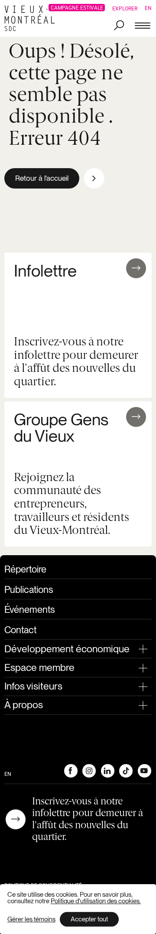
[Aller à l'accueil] (32, 18)
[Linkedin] (107, 770)
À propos (23, 705)
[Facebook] (70, 770)
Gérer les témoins (31, 919)
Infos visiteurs (33, 686)
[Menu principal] (142, 26)
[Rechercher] (119, 26)
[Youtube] (144, 770)
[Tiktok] (125, 770)
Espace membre (39, 667)
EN (148, 7)
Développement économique (67, 649)
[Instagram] (88, 770)
